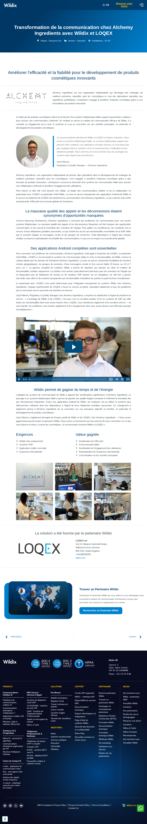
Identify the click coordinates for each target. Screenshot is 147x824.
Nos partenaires (130, 710)
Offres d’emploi (130, 732)
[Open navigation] (141, 5)
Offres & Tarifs (129, 728)
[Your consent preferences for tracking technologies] (5, 819)
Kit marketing (105, 743)
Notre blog (79, 733)
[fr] (10, 661)
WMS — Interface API (84, 697)
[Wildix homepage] (10, 5)
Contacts (127, 707)
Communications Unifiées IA (10, 694)
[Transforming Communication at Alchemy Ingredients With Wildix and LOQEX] (34, 476)
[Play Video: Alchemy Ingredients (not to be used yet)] (74, 347)
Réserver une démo (132, 721)
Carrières (127, 724)
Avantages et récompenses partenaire (105, 709)
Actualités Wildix (130, 703)
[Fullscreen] (128, 379)
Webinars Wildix (106, 739)
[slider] (68, 379)
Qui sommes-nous (131, 693)
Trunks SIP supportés (84, 693)
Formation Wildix (106, 722)
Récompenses (129, 735)
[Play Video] (19, 379)
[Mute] (116, 379)
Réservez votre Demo (124, 4)
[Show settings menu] (122, 379)
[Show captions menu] (111, 379)
